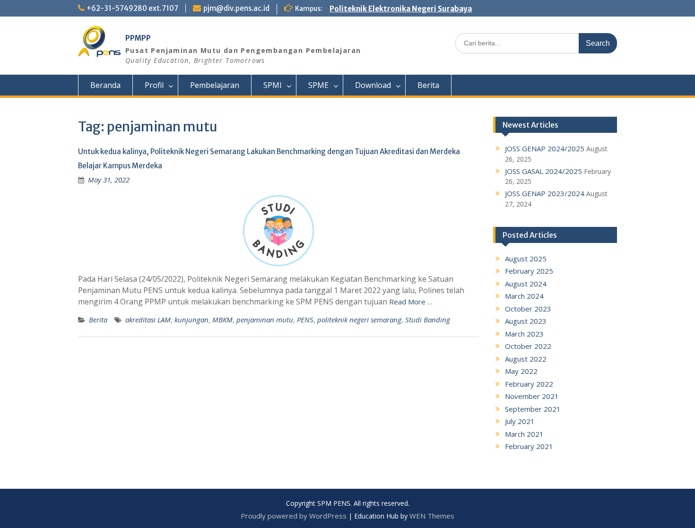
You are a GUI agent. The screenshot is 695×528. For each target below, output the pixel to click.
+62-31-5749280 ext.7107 (132, 8)
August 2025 (526, 258)
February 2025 (529, 271)
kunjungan (191, 319)
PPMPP (138, 38)
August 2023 (526, 321)
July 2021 (520, 421)
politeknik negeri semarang (359, 319)
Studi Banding (427, 319)
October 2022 (528, 346)
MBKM (222, 319)
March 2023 (524, 333)
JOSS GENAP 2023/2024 (544, 193)
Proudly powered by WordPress (294, 515)
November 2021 (532, 396)
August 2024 (526, 283)
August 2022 (526, 359)
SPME (318, 85)
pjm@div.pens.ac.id (236, 8)
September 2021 (533, 409)
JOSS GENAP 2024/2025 (544, 148)
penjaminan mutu (264, 319)
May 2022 (521, 371)
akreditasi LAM (148, 319)
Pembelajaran (214, 85)
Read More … (411, 301)
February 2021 (529, 446)
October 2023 (528, 308)
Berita (428, 85)
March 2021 (524, 434)
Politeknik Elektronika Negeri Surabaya (401, 8)
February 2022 (529, 384)
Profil (154, 85)
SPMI (272, 85)
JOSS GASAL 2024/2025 (543, 171)
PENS (305, 319)
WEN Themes (431, 515)
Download (373, 85)
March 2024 (524, 296)
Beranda (105, 85)
